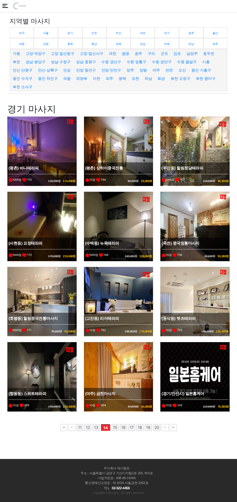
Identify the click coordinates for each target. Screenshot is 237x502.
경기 (70, 33)
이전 (71, 427)
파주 (109, 78)
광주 (191, 33)
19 (148, 427)
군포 (164, 53)
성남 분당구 (35, 61)
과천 (112, 53)
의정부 (81, 78)
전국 (22, 33)
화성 (161, 78)
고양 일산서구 (91, 53)
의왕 (67, 78)
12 (88, 427)
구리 (151, 53)
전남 (191, 44)
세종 (22, 44)
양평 (143, 70)
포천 (135, 78)
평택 (122, 78)
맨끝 (173, 427)
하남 (148, 78)
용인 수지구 (22, 78)
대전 (143, 33)
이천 (96, 78)
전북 (167, 44)
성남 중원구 (86, 61)
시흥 (206, 61)
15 (115, 427)
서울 (46, 33)
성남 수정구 (61, 61)
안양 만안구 (111, 70)
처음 (63, 427)
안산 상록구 (48, 70)
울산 (215, 33)
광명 (125, 53)
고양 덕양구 (35, 53)
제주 (215, 44)
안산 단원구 (22, 70)
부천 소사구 (22, 86)
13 (96, 427)
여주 (156, 70)
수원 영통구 (136, 61)
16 (123, 427)
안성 (67, 70)
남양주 (192, 53)
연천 (169, 70)
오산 (182, 70)
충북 (70, 44)
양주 (130, 70)
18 (140, 427)
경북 (118, 44)
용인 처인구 (48, 78)
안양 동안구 (86, 70)
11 (80, 427)
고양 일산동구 (62, 53)
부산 (118, 33)
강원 (46, 44)
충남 (94, 44)
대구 (167, 33)
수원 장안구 (162, 61)
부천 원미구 (205, 78)
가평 (16, 53)
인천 (94, 33)
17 (132, 427)
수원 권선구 (111, 61)
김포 (177, 53)
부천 (16, 61)
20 (156, 427)
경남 (143, 44)
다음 (165, 427)
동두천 (208, 53)
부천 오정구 (180, 78)
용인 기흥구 (201, 70)
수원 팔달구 (187, 61)
